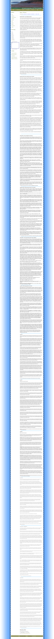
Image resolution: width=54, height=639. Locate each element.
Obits (37, 9)
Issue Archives (13, 25)
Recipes (12, 24)
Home (13, 9)
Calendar (23, 9)
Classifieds (28, 9)
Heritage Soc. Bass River (14, 58)
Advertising (18, 9)
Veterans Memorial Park (14, 57)
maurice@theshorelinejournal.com (26, 633)
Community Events (13, 17)
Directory (32, 9)
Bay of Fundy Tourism (13, 54)
